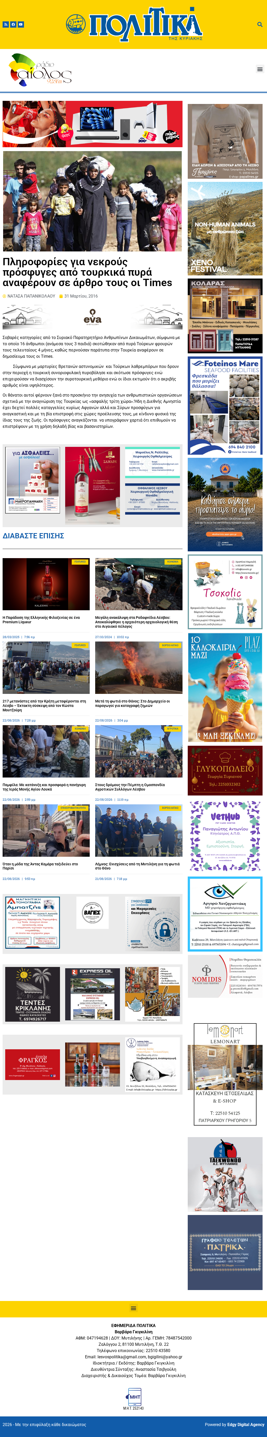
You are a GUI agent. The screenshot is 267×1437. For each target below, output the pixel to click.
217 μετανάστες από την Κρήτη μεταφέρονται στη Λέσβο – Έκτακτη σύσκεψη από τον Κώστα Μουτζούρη (44, 705)
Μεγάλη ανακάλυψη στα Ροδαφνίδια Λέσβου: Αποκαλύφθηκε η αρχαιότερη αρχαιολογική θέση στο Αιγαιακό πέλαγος (136, 621)
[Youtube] (21, 24)
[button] (260, 69)
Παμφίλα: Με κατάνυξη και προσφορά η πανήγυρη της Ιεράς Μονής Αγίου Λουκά (44, 787)
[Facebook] (13, 24)
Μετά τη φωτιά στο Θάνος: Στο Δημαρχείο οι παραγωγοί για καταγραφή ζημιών (132, 703)
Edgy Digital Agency (245, 1424)
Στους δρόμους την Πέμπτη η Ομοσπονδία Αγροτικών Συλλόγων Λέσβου (130, 787)
